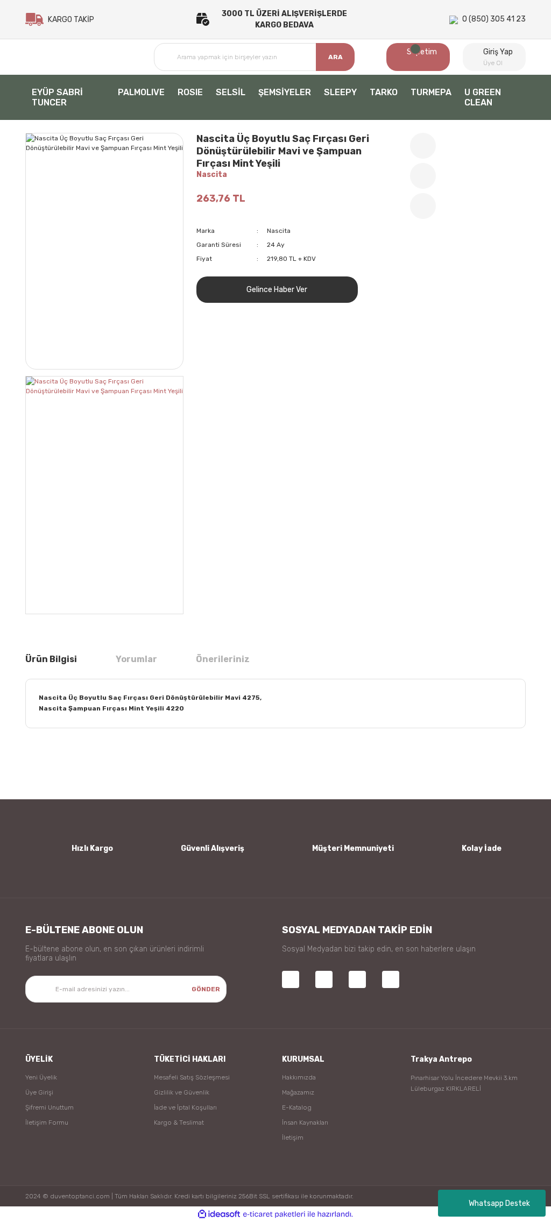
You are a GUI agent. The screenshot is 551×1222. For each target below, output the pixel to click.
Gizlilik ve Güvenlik (181, 1092)
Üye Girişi (39, 1092)
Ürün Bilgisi (51, 659)
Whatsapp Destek (499, 1203)
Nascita (211, 174)
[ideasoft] (219, 1214)
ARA (335, 57)
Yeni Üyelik (41, 1077)
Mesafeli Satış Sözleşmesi (192, 1077)
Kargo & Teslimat (179, 1122)
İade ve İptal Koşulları (185, 1107)
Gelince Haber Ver (276, 289)
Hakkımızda (299, 1077)
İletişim (292, 1137)
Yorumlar (136, 659)
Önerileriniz (223, 659)
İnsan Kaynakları (305, 1122)
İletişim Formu (46, 1122)
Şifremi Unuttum (49, 1107)
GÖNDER (206, 989)
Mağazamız (298, 1092)
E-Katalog (297, 1107)
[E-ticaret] (274, 1214)
